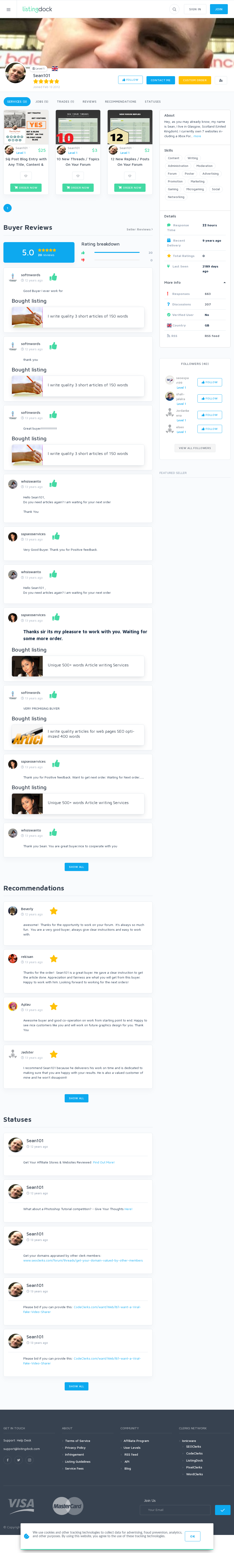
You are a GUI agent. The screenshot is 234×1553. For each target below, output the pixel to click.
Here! (129, 1209)
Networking (176, 197)
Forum (172, 173)
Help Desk (24, 1440)
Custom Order (195, 80)
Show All (76, 867)
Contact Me (161, 80)
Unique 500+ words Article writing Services (88, 665)
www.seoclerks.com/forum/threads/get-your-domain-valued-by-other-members (83, 1260)
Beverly (27, 909)
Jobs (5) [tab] (41, 101)
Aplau (26, 1004)
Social (216, 189)
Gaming (173, 189)
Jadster (27, 1052)
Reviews (89, 101)
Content (173, 158)
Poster (189, 173)
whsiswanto (31, 481)
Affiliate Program (136, 1441)
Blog (127, 1468)
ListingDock (194, 1460)
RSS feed (212, 336)
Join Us (150, 1500)
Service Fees (74, 1468)
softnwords (30, 275)
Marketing (198, 181)
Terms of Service (77, 1441)
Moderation (205, 166)
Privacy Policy (75, 1447)
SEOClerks (193, 1446)
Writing (193, 158)
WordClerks (194, 1474)
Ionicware (189, 1441)
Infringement (74, 1454)
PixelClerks (194, 1467)
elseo (180, 427)
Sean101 (41, 75)
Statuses (153, 101)
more (197, 136)
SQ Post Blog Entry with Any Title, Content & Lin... (26, 164)
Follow (131, 79)
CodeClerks (194, 1453)
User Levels (132, 1447)
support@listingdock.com (21, 1449)
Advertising (210, 173)
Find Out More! (104, 1162)
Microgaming (195, 189)
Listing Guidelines (77, 1461)
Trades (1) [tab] (65, 101)
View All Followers (195, 448)
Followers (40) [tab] (195, 364)
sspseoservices (33, 534)
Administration (178, 166)
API (126, 1461)
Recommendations (121, 101)
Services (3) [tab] (17, 101)
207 (208, 304)
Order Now (27, 187)
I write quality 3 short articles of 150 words (88, 316)
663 (208, 294)
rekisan (27, 956)
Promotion (175, 181)
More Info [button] (172, 282)
